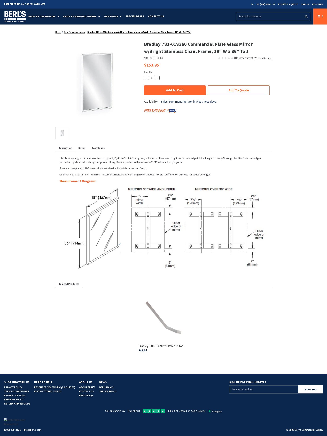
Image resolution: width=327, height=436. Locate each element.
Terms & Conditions (16, 391)
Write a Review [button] (263, 58)
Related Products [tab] (68, 284)
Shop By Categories (42, 16)
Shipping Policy (14, 399)
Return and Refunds (17, 404)
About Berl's (87, 387)
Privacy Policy (13, 387)
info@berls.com (32, 430)
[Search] (306, 16)
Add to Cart (163, 322)
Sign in (305, 4)
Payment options (15, 395)
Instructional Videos (47, 391)
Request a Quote (288, 4)
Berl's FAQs (86, 395)
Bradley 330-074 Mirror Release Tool (161, 346)
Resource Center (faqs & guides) (54, 387)
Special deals (107, 391)
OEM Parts (111, 16)
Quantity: (148, 72)
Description (65, 148)
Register (317, 4)
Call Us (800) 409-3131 (263, 4)
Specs (81, 148)
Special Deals (135, 16)
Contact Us (156, 16)
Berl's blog (106, 387)
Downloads (98, 148)
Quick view (163, 312)
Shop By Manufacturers (79, 16)
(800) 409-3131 (12, 430)
